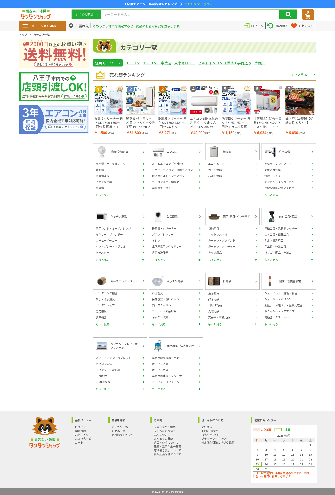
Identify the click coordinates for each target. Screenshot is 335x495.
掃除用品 (213, 299)
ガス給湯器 (215, 169)
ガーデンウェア (105, 305)
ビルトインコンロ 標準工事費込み (224, 62)
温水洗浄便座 (272, 169)
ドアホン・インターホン (279, 181)
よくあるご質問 (163, 439)
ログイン (80, 427)
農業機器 (101, 317)
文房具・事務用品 (219, 317)
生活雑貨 (213, 293)
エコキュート (216, 163)
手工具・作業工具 (275, 246)
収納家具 (213, 228)
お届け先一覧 (83, 439)
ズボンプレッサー (163, 234)
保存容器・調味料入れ (165, 299)
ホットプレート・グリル (111, 246)
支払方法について (165, 431)
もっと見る (299, 74)
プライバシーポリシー (215, 439)
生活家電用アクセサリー (167, 246)
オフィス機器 (160, 363)
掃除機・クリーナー (164, 228)
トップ (23, 34)
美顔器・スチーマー (276, 317)
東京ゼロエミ (184, 62)
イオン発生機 (104, 181)
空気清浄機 (102, 175)
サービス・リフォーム (165, 382)
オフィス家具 (160, 369)
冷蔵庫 (259, 62)
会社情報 (206, 427)
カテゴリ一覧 (120, 427)
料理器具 (157, 293)
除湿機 (100, 169)
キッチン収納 (160, 317)
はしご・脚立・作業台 (278, 252)
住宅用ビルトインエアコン (168, 175)
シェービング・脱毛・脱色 (280, 293)
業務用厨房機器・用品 (165, 357)
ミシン (156, 240)
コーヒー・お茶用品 (164, 311)
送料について (162, 435)
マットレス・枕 (217, 234)
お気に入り (82, 435)
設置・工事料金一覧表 (167, 446)
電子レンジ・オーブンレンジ (113, 228)
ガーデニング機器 (106, 293)
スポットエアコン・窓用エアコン (172, 169)
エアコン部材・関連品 (165, 181)
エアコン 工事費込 (157, 62)
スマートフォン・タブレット (113, 357)
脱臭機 (100, 187)
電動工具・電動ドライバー (280, 228)
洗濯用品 (213, 311)
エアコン (133, 62)
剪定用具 (101, 311)
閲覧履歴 (80, 431)
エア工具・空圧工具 (276, 234)
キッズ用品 (215, 252)
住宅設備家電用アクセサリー (282, 187)
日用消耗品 (215, 305)
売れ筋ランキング (122, 435)
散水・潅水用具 (105, 299)
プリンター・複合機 (108, 369)
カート (79, 442)
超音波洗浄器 (160, 252)
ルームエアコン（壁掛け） (168, 163)
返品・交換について (166, 442)
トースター (102, 252)
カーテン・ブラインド (221, 240)
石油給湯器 (215, 175)
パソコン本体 (104, 363)
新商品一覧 (118, 431)
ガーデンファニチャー (221, 246)
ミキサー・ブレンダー (109, 234)
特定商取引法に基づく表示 (217, 442)
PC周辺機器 (103, 382)
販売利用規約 (209, 435)
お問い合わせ (209, 431)
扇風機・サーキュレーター (112, 163)
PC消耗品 (101, 375)
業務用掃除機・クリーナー (168, 375)
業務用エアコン (161, 187)
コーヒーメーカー (106, 240)
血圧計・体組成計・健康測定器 (283, 305)
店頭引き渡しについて (167, 450)
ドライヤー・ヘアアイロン (280, 311)
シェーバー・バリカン (278, 299)
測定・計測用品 (273, 240)
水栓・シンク (272, 175)
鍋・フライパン (161, 305)
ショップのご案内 (165, 427)
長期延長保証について (167, 454)
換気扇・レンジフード (278, 163)
